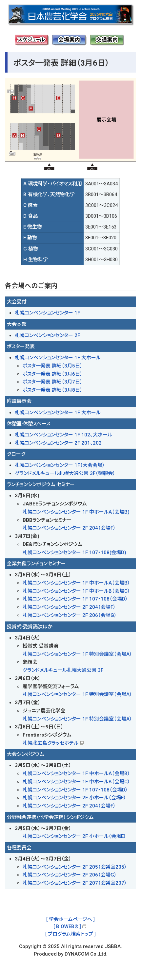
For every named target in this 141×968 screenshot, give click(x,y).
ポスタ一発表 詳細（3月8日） (53, 390)
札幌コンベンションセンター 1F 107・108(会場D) (74, 552)
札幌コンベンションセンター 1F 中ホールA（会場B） (76, 583)
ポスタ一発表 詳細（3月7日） (53, 382)
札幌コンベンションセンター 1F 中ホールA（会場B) (76, 512)
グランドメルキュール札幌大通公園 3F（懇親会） (65, 473)
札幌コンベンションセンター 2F (47, 335)
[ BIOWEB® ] (67, 926)
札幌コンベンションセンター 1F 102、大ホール (63, 435)
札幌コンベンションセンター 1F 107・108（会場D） (75, 599)
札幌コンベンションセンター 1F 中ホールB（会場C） (76, 591)
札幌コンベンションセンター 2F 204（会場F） (69, 528)
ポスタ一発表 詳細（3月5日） (53, 366)
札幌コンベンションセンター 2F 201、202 (58, 443)
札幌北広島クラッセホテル (50, 743)
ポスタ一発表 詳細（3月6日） (53, 374)
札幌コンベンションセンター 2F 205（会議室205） (75, 867)
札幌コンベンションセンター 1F (47, 313)
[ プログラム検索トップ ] (70, 934)
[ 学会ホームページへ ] (70, 919)
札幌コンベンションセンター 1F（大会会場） (60, 465)
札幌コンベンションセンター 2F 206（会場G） (70, 615)
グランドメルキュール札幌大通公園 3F (63, 670)
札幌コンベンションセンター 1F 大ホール (58, 358)
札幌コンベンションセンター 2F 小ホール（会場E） (74, 798)
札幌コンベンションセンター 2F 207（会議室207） (75, 883)
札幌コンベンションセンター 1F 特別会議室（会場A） (77, 654)
